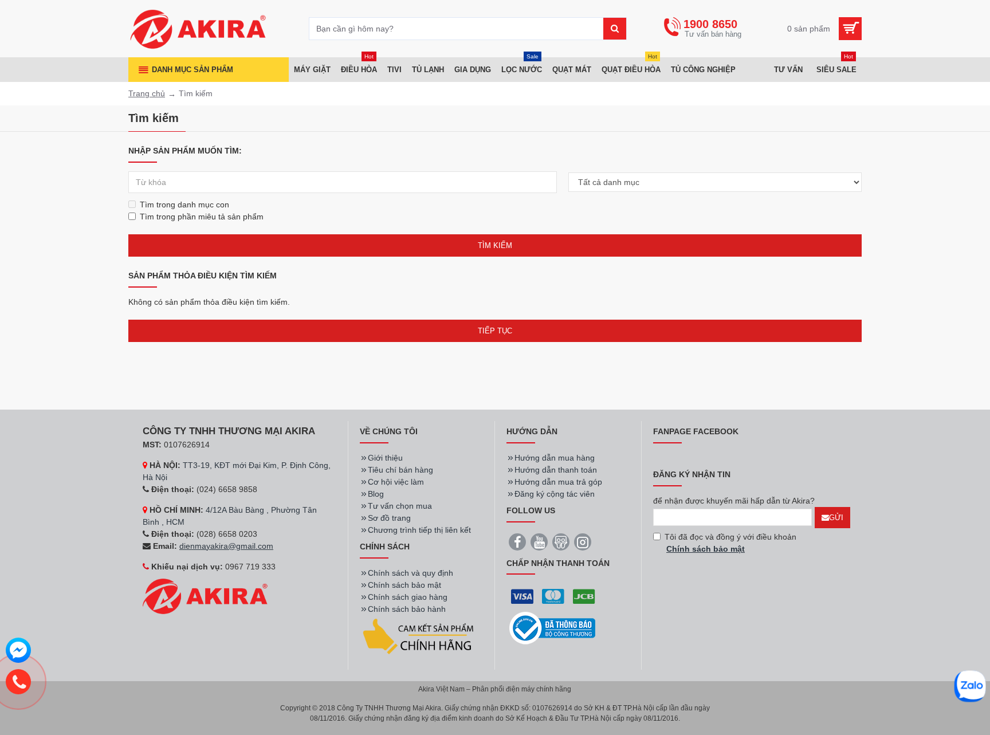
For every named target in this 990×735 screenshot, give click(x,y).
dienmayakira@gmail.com (226, 546)
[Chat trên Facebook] (18, 652)
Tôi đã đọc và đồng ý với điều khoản (730, 542)
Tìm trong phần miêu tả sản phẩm (202, 216)
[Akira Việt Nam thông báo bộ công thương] (552, 628)
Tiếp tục (495, 331)
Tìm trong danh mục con (184, 204)
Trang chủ (146, 93)
